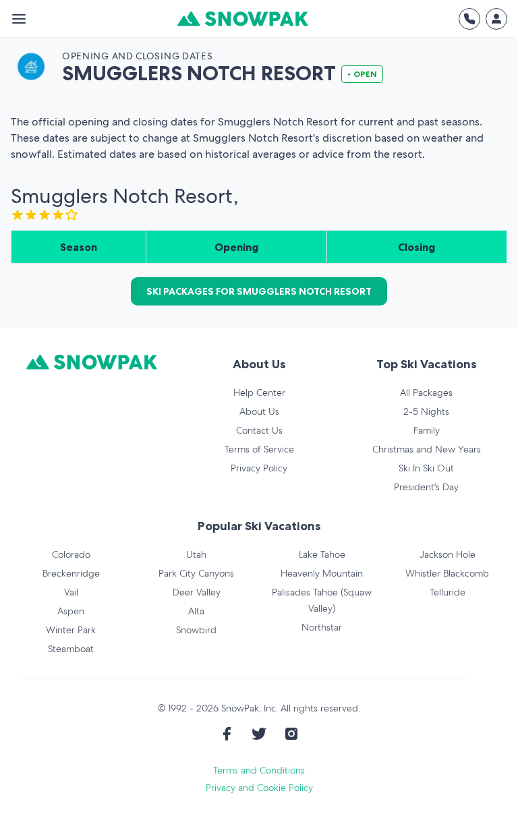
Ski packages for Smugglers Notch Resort (259, 291)
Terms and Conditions (259, 770)
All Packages (426, 392)
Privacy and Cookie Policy (259, 788)
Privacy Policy (259, 468)
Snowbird (196, 630)
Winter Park (71, 630)
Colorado (71, 554)
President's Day (426, 487)
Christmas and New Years (426, 449)
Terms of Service (259, 449)
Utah (196, 554)
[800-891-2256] (469, 19)
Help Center (259, 392)
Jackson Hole (448, 554)
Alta (196, 611)
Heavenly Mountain (322, 573)
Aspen (70, 611)
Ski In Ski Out (426, 468)
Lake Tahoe (322, 554)
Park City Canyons (196, 573)
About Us (259, 411)
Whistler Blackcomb (447, 573)
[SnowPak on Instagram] (291, 734)
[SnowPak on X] (259, 734)
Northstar (321, 627)
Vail (71, 592)
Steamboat (71, 649)
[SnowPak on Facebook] (227, 734)
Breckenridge (71, 573)
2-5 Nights (426, 411)
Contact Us (259, 430)
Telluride (447, 592)
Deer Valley (197, 592)
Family (426, 430)
